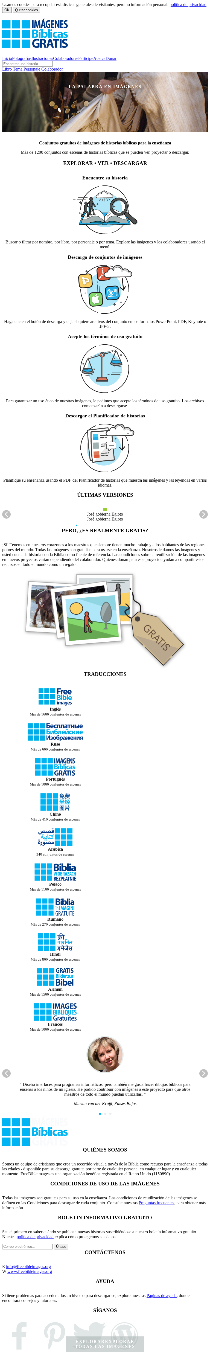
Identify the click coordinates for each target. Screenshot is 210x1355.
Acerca (99, 58)
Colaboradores (65, 58)
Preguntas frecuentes (156, 1202)
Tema (17, 69)
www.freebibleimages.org (29, 1271)
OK (7, 10)
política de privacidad (188, 4)
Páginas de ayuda (162, 1295)
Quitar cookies (26, 10)
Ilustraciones (42, 58)
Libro (7, 69)
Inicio (7, 58)
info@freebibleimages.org (28, 1266)
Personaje (32, 69)
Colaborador (52, 69)
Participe (85, 58)
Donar (111, 58)
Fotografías (21, 58)
